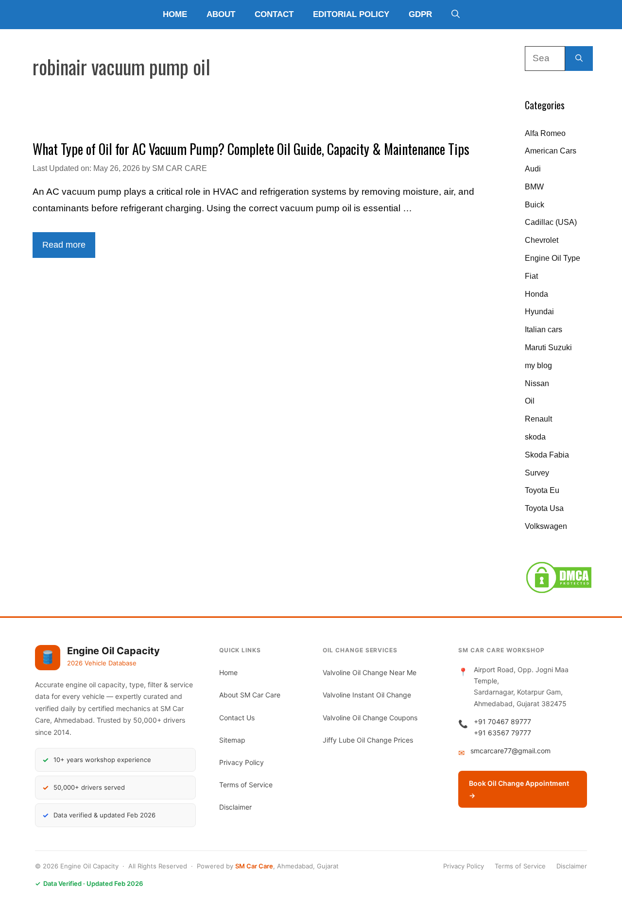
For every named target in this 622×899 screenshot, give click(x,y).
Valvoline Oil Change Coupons (370, 717)
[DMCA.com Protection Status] (559, 592)
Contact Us (237, 717)
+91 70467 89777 (502, 721)
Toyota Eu (542, 490)
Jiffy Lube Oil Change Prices (368, 740)
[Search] (579, 58)
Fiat (531, 276)
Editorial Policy (351, 14)
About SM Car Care (249, 695)
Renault (538, 419)
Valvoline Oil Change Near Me (369, 672)
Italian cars (543, 329)
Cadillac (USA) (551, 222)
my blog (538, 365)
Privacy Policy (241, 762)
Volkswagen (546, 526)
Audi (533, 169)
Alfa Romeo (545, 133)
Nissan (537, 383)
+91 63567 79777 (502, 733)
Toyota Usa (544, 508)
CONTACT (274, 14)
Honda (536, 294)
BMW (534, 187)
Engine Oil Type (552, 258)
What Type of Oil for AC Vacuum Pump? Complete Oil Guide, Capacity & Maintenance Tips (251, 149)
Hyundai (539, 311)
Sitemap (232, 740)
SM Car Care (254, 866)
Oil (530, 401)
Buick (534, 205)
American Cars (550, 151)
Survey (537, 473)
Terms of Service (246, 784)
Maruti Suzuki (548, 347)
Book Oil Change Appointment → (519, 789)
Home (175, 14)
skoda (535, 437)
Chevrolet (541, 240)
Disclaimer (235, 807)
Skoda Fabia (547, 455)
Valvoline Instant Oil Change (367, 695)
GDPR (420, 14)
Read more (64, 245)
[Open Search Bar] (455, 14)
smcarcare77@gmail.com (510, 750)
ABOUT (221, 14)
